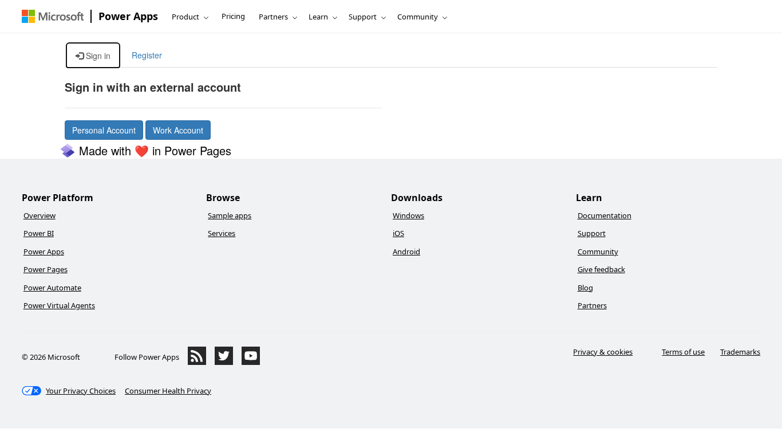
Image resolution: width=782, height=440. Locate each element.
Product (185, 16)
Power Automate (52, 287)
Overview (39, 215)
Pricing (233, 16)
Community (417, 16)
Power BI (38, 233)
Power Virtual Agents (59, 305)
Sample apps (229, 215)
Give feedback (601, 269)
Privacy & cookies (603, 352)
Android (406, 251)
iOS (398, 233)
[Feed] (197, 362)
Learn (318, 16)
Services (221, 233)
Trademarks (740, 352)
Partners (273, 16)
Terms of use (683, 352)
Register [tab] (147, 55)
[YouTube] (251, 362)
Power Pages (45, 269)
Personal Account (104, 130)
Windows (408, 215)
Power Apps (128, 16)
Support (363, 16)
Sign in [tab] (97, 55)
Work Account (178, 130)
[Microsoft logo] (53, 16)
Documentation (604, 215)
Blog (585, 287)
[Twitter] (224, 362)
